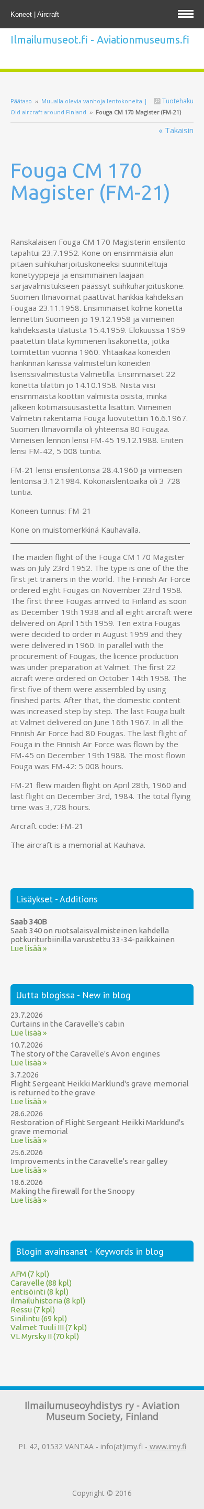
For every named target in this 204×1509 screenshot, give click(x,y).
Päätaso (21, 101)
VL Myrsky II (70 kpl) (44, 1336)
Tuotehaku (177, 100)
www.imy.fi (167, 1446)
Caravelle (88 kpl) (41, 1282)
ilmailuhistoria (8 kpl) (47, 1300)
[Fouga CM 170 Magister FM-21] (102, 222)
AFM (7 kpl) (29, 1273)
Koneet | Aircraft (35, 14)
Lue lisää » (28, 948)
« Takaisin (176, 130)
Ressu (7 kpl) (32, 1309)
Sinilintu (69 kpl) (38, 1318)
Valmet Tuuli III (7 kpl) (48, 1327)
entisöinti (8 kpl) (39, 1291)
